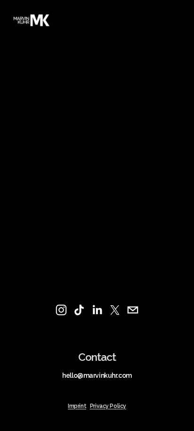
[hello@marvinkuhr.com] (132, 310)
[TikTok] (79, 310)
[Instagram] (61, 310)
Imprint (77, 406)
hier (31, 120)
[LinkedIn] (97, 310)
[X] (115, 310)
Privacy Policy (108, 406)
